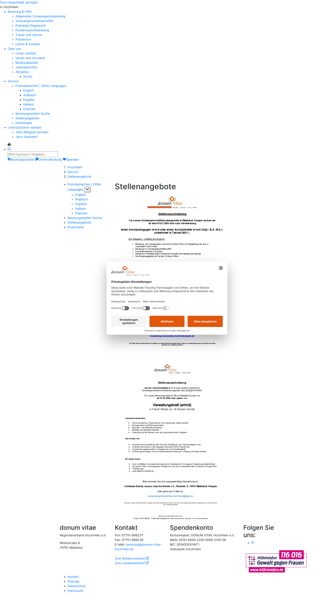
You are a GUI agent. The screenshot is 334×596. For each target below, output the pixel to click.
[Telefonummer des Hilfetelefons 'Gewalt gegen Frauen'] (276, 561)
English (80, 195)
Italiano (80, 208)
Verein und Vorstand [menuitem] (30, 58)
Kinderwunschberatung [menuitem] (32, 30)
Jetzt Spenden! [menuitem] (26, 137)
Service (72, 172)
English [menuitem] (28, 90)
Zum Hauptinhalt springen (19, 2)
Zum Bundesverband (132, 558)
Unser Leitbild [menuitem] (25, 53)
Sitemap (73, 581)
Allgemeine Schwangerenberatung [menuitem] (40, 16)
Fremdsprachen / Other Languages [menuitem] (40, 86)
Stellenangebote (79, 176)
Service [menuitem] (13, 81)
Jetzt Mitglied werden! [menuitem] (31, 132)
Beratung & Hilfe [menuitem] (20, 12)
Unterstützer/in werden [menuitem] (24, 127)
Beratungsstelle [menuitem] (26, 62)
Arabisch (81, 199)
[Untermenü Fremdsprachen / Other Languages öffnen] (87, 189)
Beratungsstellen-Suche (84, 218)
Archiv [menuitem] (27, 76)
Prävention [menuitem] (23, 39)
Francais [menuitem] (29, 109)
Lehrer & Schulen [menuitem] (27, 44)
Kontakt (73, 577)
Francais (81, 213)
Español (81, 204)
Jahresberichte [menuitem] (26, 67)
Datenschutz (76, 586)
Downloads (75, 227)
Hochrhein (74, 167)
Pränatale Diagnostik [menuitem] (30, 25)
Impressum (75, 591)
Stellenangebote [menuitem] (27, 118)
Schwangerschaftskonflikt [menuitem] (34, 21)
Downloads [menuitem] (23, 123)
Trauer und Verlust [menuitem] (28, 35)
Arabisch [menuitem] (29, 95)
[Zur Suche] (9, 149)
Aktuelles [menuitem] (22, 72)
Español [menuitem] (29, 100)
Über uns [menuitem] (14, 49)
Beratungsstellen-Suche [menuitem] (32, 113)
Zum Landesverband (132, 563)
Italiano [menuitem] (28, 104)
